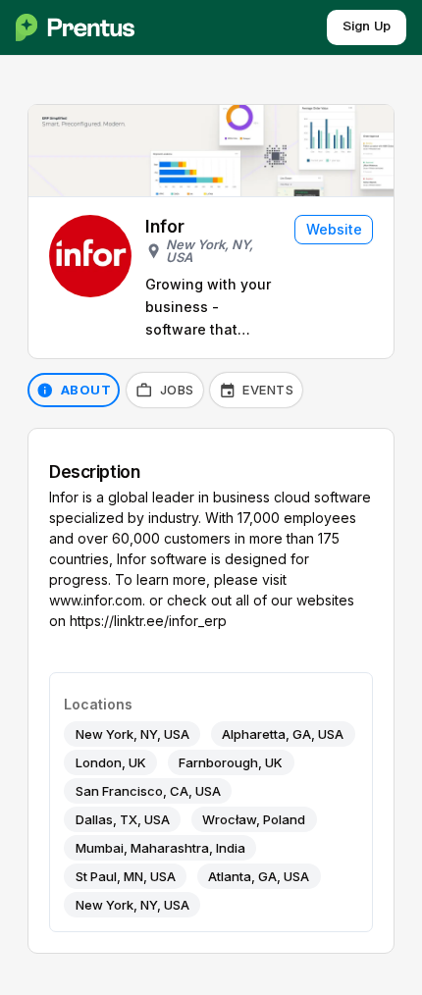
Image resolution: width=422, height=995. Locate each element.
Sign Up (367, 27)
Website (334, 229)
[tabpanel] (211, 691)
